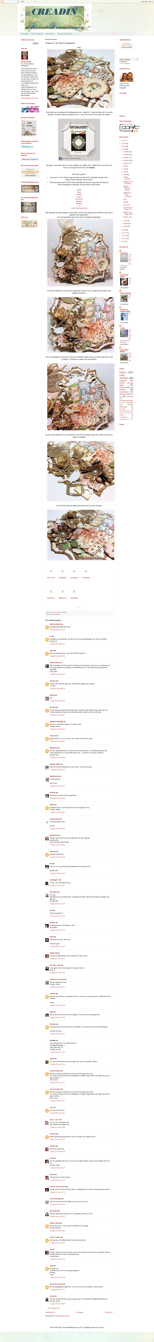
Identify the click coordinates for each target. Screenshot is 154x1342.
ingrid (51, 937)
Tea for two (127, 205)
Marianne (79, 199)
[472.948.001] (62, 572)
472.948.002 (86, 578)
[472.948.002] (85, 572)
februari (126, 223)
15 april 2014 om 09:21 (57, 786)
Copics (122, 372)
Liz (79, 206)
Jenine (79, 190)
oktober (126, 157)
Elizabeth (53, 792)
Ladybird (130, 296)
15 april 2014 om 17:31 (57, 1082)
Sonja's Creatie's (55, 1237)
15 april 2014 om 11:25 (57, 916)
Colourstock (124, 253)
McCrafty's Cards (55, 965)
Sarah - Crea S (54, 1119)
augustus (127, 163)
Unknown (53, 681)
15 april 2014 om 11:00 (57, 904)
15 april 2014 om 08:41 (57, 729)
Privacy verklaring (37, 34)
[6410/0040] (74, 592)
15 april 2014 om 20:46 (57, 1127)
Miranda (79, 201)
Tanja (51, 1266)
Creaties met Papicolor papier (125, 310)
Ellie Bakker (53, 892)
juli (125, 166)
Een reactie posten (54, 1308)
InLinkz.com (79, 607)
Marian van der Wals (56, 1284)
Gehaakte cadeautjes (56, 721)
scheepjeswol (123, 417)
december (127, 152)
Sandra (52, 1296)
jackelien (52, 922)
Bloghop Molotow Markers (126, 188)
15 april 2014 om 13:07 (57, 987)
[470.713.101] (50, 572)
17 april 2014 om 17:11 (57, 1289)
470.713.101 (51, 578)
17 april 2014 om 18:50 (57, 1304)
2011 (124, 236)
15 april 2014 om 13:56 (57, 1017)
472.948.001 (62, 578)
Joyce (79, 197)
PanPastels (129, 403)
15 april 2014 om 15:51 (57, 1052)
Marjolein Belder (55, 764)
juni (125, 169)
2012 (124, 233)
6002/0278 (62, 598)
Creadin (122, 328)
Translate (126, 63)
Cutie (124, 199)
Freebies (125, 202)
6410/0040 (74, 598)
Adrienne (53, 1146)
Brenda (52, 1174)
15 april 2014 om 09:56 (57, 828)
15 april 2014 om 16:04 (57, 1064)
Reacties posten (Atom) (62, 1316)
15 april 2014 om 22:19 (57, 1180)
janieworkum (54, 835)
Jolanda (79, 194)
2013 (124, 230)
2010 (124, 238)
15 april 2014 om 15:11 (57, 1034)
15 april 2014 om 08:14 (57, 674)
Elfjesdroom (53, 748)
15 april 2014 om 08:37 (57, 715)
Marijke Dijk (53, 953)
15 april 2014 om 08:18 (57, 688)
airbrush (122, 387)
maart (126, 220)
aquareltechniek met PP (127, 208)
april (125, 174)
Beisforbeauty (54, 776)
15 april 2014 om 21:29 (57, 1139)
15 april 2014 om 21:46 (57, 1151)
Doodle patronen (127, 178)
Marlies (52, 805)
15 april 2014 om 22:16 (57, 1168)
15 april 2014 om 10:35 (57, 857)
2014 (124, 149)
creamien (52, 993)
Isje (51, 1249)
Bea (51, 863)
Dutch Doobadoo (55, 614)
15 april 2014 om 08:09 (57, 656)
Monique (79, 204)
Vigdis (52, 650)
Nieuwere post (50, 1312)
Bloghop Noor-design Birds (128, 213)
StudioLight (124, 392)
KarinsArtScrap (54, 819)
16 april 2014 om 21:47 (57, 1243)
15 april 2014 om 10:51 (57, 885)
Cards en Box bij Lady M (57, 1186)
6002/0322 (51, 598)
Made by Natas (54, 1223)
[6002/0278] (62, 592)
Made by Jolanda (55, 624)
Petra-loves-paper (55, 1199)
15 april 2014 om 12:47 (57, 958)
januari (126, 226)
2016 (124, 143)
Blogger (101, 1327)
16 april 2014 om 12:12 (57, 1192)
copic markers (123, 376)
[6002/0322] (50, 592)
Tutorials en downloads (64, 34)
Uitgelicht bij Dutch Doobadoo (127, 194)
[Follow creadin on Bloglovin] (27, 148)
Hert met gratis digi (130, 356)
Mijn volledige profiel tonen (29, 98)
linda (51, 910)
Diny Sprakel (27, 62)
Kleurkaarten (50, 34)
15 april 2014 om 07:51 (57, 644)
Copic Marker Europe (124, 275)
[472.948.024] (74, 572)
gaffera (80, 1327)
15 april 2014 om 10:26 (57, 845)
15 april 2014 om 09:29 (57, 798)
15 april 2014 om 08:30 (57, 701)
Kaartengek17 (54, 880)
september (127, 160)
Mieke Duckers (54, 662)
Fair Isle (128, 419)
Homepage (24, 34)
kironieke (53, 707)
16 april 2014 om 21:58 (57, 1277)
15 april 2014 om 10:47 (57, 873)
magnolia (123, 381)
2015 (124, 146)
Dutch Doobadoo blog (79, 208)
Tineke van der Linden (57, 979)
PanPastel (130, 396)
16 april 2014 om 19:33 (57, 1216)
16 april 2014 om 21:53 (57, 1259)
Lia (51, 636)
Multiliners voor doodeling (128, 182)
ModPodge (122, 411)
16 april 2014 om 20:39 (57, 1231)
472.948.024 (74, 578)
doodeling (122, 409)
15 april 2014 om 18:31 (57, 1113)
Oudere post (109, 1312)
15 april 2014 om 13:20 (57, 1005)
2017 (124, 140)
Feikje (51, 1012)
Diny (79, 192)
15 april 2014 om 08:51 (57, 741)
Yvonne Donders (55, 1071)
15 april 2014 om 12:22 (57, 946)
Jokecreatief (53, 1211)
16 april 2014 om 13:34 (57, 1204)
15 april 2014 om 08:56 (57, 757)
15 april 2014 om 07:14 (57, 630)
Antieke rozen (127, 217)
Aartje (52, 1158)
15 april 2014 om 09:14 (57, 770)
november (127, 154)
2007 (124, 241)
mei (125, 172)
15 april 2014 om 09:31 (57, 812)
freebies (121, 419)
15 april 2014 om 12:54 (57, 973)
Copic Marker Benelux (124, 350)
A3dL (51, 1107)
